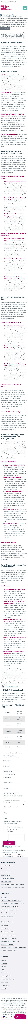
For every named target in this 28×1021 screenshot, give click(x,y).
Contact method (8, 802)
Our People (4, 963)
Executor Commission (7, 872)
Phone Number (8, 771)
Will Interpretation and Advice (9, 909)
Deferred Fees (5, 972)
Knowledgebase (5, 976)
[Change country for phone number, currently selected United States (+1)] (5, 774)
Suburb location (8, 782)
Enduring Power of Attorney (8, 935)
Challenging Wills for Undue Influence (11, 900)
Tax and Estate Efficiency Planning (10, 941)
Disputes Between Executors (9, 913)
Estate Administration (7, 865)
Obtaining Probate (6, 875)
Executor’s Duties (6, 881)
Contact (3, 988)
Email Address (7, 777)
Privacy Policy (4, 985)
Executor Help (5, 869)
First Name (6, 760)
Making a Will (4, 925)
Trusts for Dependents (7, 944)
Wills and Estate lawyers (16, 693)
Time (5, 818)
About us (3, 960)
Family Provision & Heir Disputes (9, 906)
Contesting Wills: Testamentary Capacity (12, 903)
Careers (3, 966)
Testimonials (4, 982)
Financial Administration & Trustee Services (12, 884)
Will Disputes (4, 897)
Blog (2, 969)
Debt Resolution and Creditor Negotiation (12, 887)
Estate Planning (5, 928)
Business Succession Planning (9, 950)
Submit (9, 843)
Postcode (6, 788)
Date (5, 813)
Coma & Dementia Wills (7, 932)
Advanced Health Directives (8, 938)
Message (5, 840)
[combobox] (14, 800)
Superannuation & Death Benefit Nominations (13, 947)
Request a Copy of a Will (8, 979)
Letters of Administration (8, 878)
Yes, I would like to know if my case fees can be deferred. (15, 829)
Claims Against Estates (7, 916)
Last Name (6, 766)
